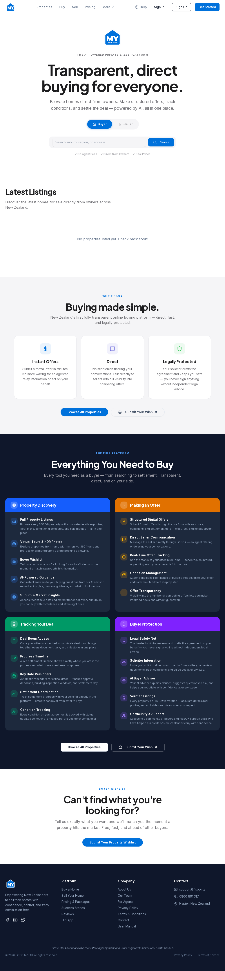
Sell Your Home (73, 895)
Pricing (90, 7)
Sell (75, 7)
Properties (44, 7)
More (106, 7)
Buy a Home (70, 889)
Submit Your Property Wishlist (112, 842)
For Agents (125, 901)
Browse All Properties (84, 412)
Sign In (159, 7)
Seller (128, 124)
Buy (62, 7)
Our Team (125, 895)
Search (164, 142)
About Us (124, 889)
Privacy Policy (128, 908)
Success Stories (73, 908)
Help (143, 7)
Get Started (207, 7)
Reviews (68, 914)
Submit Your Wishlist (141, 412)
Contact (123, 920)
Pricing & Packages (76, 901)
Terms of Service (208, 955)
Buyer (102, 124)
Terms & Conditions (132, 914)
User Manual (127, 926)
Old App (67, 920)
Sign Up (181, 7)
